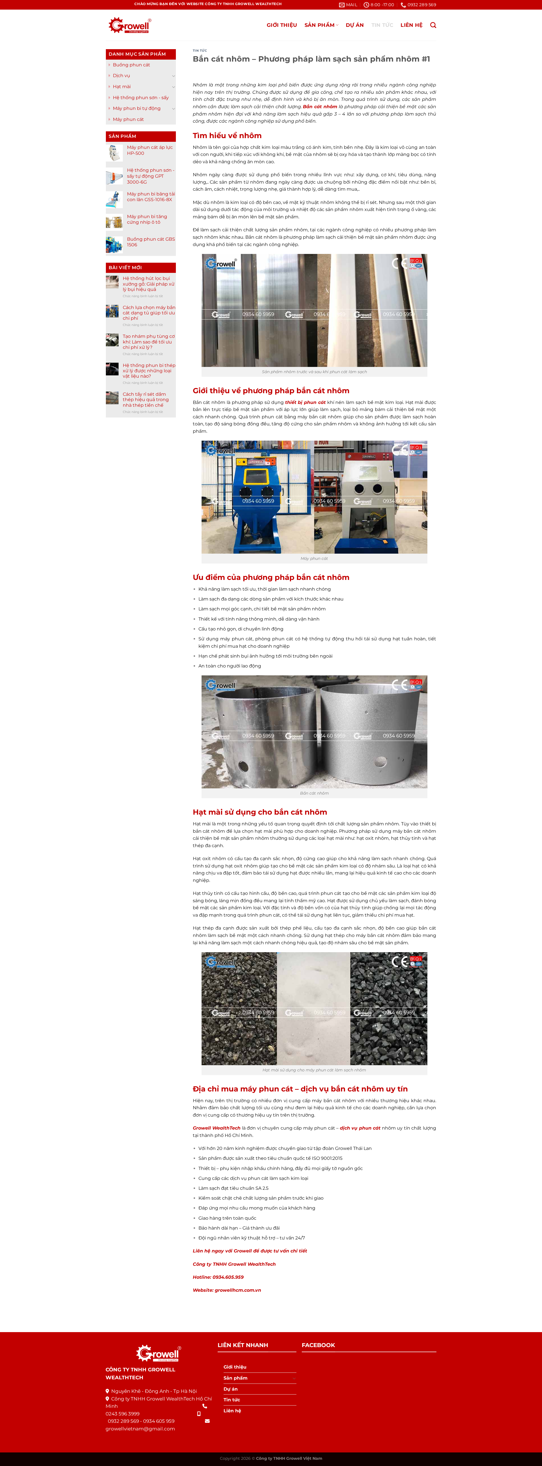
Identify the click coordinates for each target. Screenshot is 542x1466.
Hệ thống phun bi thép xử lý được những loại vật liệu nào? (149, 371)
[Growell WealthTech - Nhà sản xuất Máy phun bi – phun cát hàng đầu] (129, 25)
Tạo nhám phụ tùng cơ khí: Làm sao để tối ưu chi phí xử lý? (149, 342)
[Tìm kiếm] (433, 25)
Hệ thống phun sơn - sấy (141, 97)
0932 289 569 (123, 1421)
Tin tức (382, 25)
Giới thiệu (282, 25)
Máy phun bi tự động (137, 108)
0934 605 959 (158, 1421)
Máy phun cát (128, 119)
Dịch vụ (121, 75)
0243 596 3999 (122, 1414)
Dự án (355, 25)
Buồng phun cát (131, 65)
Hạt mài (122, 86)
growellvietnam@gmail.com (140, 1429)
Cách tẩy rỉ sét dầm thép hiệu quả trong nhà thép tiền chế (146, 399)
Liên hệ (412, 25)
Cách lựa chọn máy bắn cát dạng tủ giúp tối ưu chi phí (149, 313)
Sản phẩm (320, 25)
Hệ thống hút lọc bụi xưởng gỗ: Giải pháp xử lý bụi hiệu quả (148, 284)
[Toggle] (173, 75)
